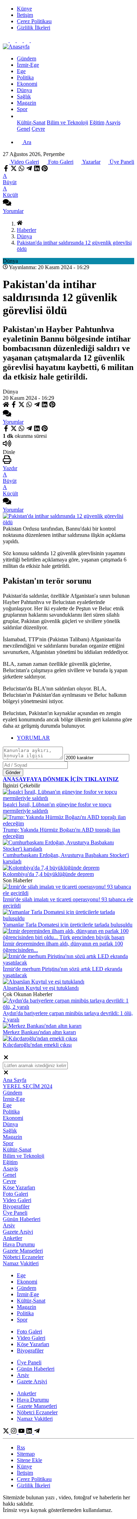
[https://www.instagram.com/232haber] (14, 1432)
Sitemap (26, 1454)
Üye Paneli (121, 162)
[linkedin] (37, 170)
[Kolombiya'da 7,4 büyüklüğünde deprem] (51, 868)
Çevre (9, 1181)
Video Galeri (24, 162)
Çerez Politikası (34, 1479)
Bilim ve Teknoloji (23, 1156)
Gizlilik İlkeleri (33, 1485)
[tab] (75, 738)
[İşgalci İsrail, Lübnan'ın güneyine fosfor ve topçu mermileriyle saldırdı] (68, 798)
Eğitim (10, 1162)
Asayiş (10, 1168)
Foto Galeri (60, 162)
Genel (9, 1175)
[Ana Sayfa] (19, 224)
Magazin (12, 1137)
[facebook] (7, 170)
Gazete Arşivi (18, 1232)
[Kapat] (6, 1059)
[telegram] (29, 170)
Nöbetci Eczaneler (23, 1257)
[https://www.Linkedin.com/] (30, 1432)
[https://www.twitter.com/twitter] (7, 1432)
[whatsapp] (21, 170)
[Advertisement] (68, 74)
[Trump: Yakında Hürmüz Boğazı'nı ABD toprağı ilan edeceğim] (68, 823)
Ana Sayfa (14, 1080)
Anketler (12, 1238)
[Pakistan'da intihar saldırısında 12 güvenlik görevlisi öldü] (68, 522)
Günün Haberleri (21, 1219)
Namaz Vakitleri (21, 1263)
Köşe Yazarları (19, 1187)
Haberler (26, 230)
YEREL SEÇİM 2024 (27, 1086)
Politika (11, 1112)
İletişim (25, 1473)
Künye (24, 1466)
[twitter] (14, 170)
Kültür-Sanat (17, 1150)
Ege (7, 1105)
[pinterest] (44, 170)
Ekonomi (13, 1118)
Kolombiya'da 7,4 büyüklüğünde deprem (48, 874)
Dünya (24, 236)
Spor (8, 1143)
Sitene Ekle (29, 1460)
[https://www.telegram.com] (37, 1432)
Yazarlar (90, 162)
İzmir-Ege (14, 1099)
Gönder (13, 772)
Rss (21, 1447)
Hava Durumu (19, 1244)
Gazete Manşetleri (23, 1251)
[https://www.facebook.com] (22, 1432)
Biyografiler (16, 1206)
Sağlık (10, 1131)
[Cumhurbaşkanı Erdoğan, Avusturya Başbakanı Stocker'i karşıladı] (68, 849)
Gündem (12, 1093)
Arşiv (9, 1225)
